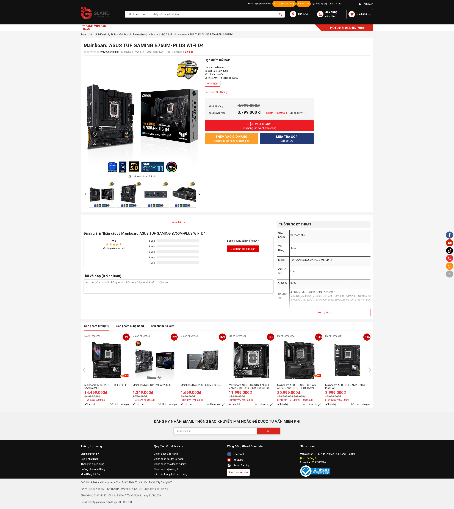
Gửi (268, 431)
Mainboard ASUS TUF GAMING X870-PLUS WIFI (345, 386)
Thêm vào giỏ (121, 404)
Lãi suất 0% (286, 138)
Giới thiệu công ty (90, 453)
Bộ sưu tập (303, 3)
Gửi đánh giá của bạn (243, 248)
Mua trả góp (321, 3)
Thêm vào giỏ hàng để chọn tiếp (231, 138)
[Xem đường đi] (308, 458)
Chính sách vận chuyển (166, 469)
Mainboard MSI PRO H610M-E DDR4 (201, 385)
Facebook (238, 454)
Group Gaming (241, 465)
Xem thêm (212, 83)
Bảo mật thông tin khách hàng (170, 474)
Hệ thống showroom (260, 3)
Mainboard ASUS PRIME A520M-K (152, 385)
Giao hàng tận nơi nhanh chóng (259, 125)
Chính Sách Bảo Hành (166, 453)
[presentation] (85, 194)
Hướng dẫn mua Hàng (93, 469)
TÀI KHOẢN (367, 4)
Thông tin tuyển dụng (92, 464)
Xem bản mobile (238, 472)
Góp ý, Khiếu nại (89, 458)
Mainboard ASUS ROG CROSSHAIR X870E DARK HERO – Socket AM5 (296, 386)
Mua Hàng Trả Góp (91, 474)
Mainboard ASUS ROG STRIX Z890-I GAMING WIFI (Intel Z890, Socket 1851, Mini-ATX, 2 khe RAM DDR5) (250, 386)
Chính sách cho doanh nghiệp (170, 464)
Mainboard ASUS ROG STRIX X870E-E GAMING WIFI (105, 386)
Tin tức (337, 3)
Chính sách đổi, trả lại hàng (169, 458)
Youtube (238, 459)
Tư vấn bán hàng (285, 3)
